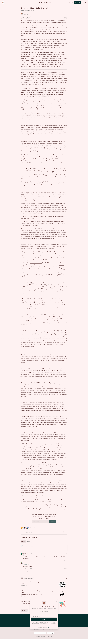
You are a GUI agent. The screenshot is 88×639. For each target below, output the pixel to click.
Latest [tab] (25, 578)
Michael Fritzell (26, 563)
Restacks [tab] (29, 541)
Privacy (41, 629)
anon (24, 553)
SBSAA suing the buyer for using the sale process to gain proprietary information (45, 80)
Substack (38, 636)
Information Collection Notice (43, 623)
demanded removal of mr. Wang (29, 249)
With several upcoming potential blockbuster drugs (32, 594)
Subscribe (77, 2)
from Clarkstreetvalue (41, 58)
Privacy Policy (53, 623)
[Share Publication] (72, 2)
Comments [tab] (23, 541)
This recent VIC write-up (30, 439)
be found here (62, 339)
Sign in (84, 2)
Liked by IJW (27, 554)
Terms (44, 629)
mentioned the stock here (30, 341)
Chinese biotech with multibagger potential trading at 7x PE (37, 591)
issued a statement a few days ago (33, 216)
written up (39, 141)
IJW (24, 13)
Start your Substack (40, 633)
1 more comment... (25, 571)
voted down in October (36, 263)
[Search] (69, 2)
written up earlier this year (44, 169)
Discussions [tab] (30, 578)
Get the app (50, 633)
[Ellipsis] (67, 553)
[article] (44, 585)
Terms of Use (50, 622)
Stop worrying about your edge (30, 582)
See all (23, 610)
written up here (45, 247)
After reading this (43, 45)
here (32, 283)
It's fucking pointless (25, 583)
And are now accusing (60, 211)
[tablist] (26, 541)
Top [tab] (22, 578)
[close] (56, 601)
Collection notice (50, 629)
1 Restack (35, 527)
